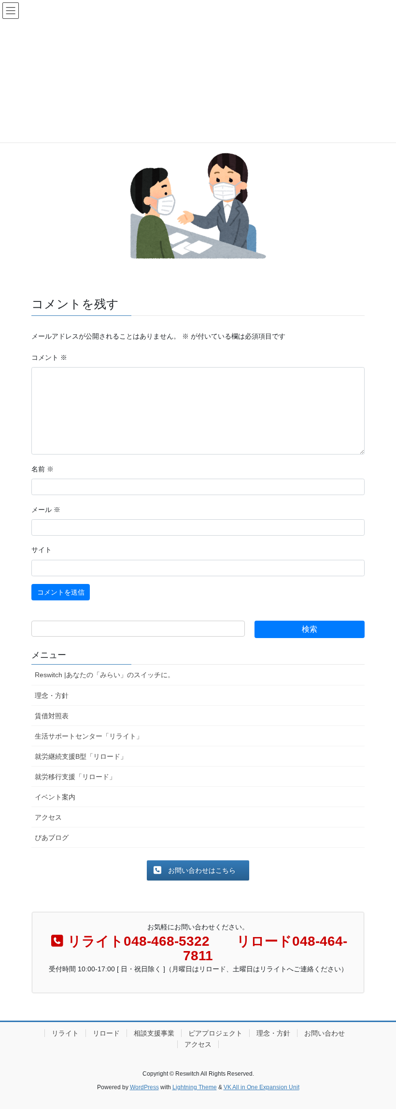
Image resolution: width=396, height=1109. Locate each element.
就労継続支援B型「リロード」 (81, 756)
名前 (42, 469)
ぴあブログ (52, 837)
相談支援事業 (154, 1033)
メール (45, 509)
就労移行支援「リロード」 (75, 777)
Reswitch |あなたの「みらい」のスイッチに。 (104, 675)
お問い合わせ (324, 1033)
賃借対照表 (52, 716)
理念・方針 (52, 695)
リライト (65, 1033)
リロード (106, 1033)
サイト (41, 550)
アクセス (48, 817)
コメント (49, 357)
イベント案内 (55, 797)
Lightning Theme (194, 1087)
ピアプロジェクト (215, 1033)
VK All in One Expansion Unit (261, 1087)
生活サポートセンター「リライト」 (89, 736)
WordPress (144, 1087)
